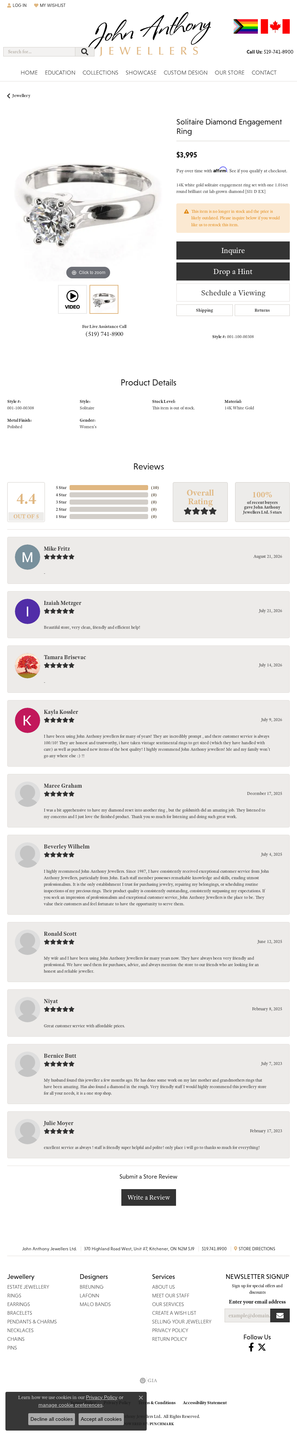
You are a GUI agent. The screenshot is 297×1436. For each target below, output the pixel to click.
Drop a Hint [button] (232, 271)
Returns (262, 310)
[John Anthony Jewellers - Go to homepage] (148, 38)
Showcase (141, 73)
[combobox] (39, 51)
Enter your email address (257, 1301)
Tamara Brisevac (65, 657)
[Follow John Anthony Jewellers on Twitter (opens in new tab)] (262, 1347)
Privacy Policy (101, 1397)
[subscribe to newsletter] (280, 1315)
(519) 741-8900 (104, 334)
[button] (17, 5)
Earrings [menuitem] (18, 1304)
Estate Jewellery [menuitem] (28, 1287)
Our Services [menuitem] (168, 1304)
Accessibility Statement (205, 1403)
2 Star (61, 509)
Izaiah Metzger (62, 603)
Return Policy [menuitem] (169, 1339)
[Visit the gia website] (148, 1380)
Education (60, 73)
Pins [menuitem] (12, 1348)
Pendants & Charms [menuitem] (32, 1322)
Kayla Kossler (61, 712)
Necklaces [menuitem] (20, 1330)
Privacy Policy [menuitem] (170, 1330)
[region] (88, 200)
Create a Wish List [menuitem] (174, 1313)
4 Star (61, 495)
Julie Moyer (59, 1123)
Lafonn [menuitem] (89, 1295)
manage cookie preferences (70, 1405)
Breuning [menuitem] (92, 1287)
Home (29, 73)
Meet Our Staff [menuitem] (170, 1295)
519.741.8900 (214, 1248)
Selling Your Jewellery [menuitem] (182, 1322)
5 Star (61, 487)
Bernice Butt (60, 1056)
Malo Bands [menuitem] (95, 1304)
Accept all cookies (101, 1419)
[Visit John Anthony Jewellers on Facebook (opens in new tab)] (251, 1347)
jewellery (21, 95)
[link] (270, 51)
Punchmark (162, 1424)
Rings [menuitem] (14, 1295)
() (155, 487)
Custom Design (186, 73)
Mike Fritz (57, 548)
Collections (100, 73)
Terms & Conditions (157, 1403)
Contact (264, 73)
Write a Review (148, 1197)
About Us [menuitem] (163, 1287)
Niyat (51, 1001)
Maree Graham (63, 785)
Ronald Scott (60, 934)
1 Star (61, 516)
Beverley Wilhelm (66, 846)
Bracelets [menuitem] (19, 1313)
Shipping (204, 310)
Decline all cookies (51, 1419)
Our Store (229, 73)
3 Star (61, 502)
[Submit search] (85, 51)
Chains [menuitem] (16, 1339)
